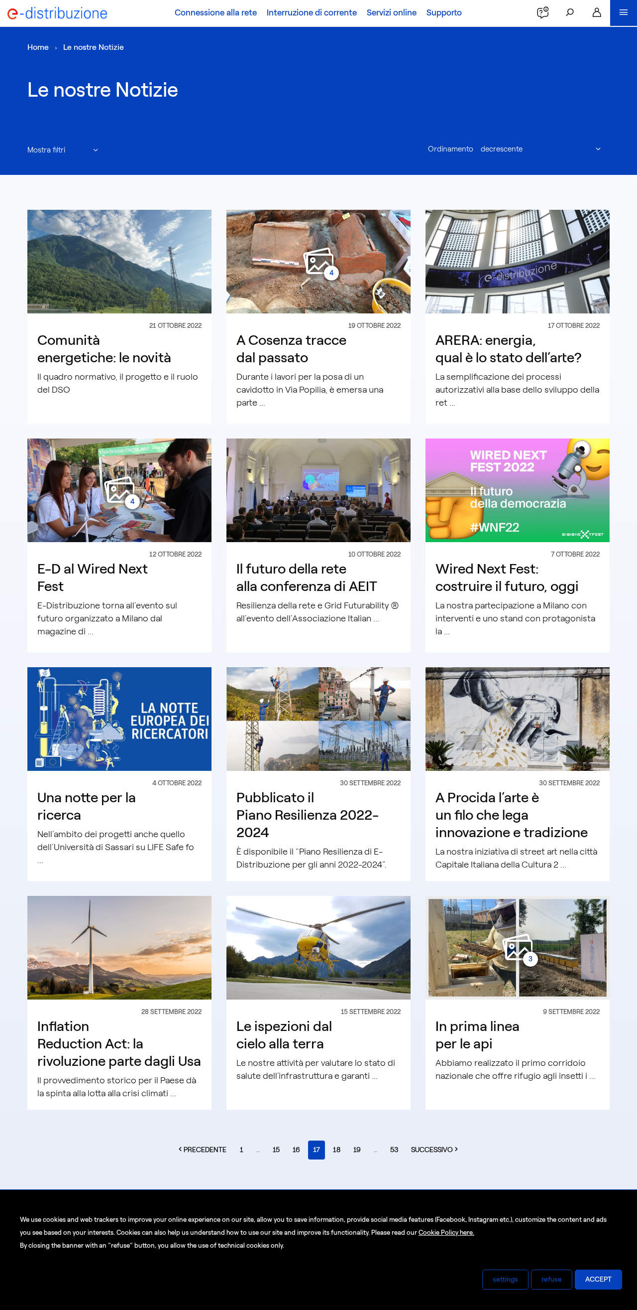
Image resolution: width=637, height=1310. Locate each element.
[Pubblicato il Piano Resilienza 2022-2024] (318, 718)
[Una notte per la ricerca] (119, 718)
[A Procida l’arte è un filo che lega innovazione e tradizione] (517, 718)
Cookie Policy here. (446, 1232)
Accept (598, 1279)
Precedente (207, 1149)
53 (394, 1150)
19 (357, 1150)
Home (38, 47)
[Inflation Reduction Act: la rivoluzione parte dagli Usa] (119, 947)
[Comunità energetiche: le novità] (119, 261)
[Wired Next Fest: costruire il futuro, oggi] (517, 489)
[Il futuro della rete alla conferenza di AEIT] (318, 489)
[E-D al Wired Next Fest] (119, 489)
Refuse (551, 1279)
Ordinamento (450, 149)
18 (336, 1150)
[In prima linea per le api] (517, 947)
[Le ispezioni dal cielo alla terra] (318, 947)
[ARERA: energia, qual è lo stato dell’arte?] (517, 261)
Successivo (438, 1149)
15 (276, 1150)
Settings (505, 1279)
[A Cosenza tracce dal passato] (318, 261)
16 (296, 1150)
